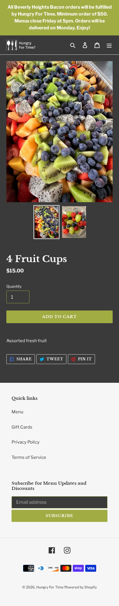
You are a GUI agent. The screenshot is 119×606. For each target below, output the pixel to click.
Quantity (14, 286)
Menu (17, 411)
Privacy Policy (26, 442)
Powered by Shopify (80, 587)
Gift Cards (22, 427)
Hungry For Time (50, 587)
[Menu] (109, 45)
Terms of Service (29, 457)
